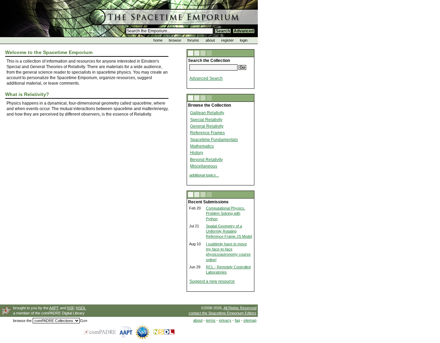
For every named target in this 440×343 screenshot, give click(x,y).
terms (211, 320)
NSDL (81, 308)
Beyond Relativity (206, 159)
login (244, 40)
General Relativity (206, 126)
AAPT (54, 308)
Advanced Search (206, 78)
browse (175, 40)
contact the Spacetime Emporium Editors (222, 313)
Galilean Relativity (207, 112)
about (210, 40)
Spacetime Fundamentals (214, 139)
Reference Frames (207, 132)
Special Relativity (206, 119)
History (196, 152)
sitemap (249, 320)
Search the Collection (209, 60)
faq (237, 320)
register (227, 40)
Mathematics (202, 146)
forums (193, 40)
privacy (225, 320)
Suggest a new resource (212, 281)
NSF (71, 308)
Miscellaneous (203, 166)
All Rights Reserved (239, 308)
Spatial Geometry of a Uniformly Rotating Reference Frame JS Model (229, 231)
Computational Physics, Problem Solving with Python (225, 213)
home (158, 40)
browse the (22, 321)
